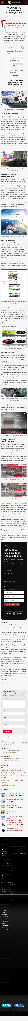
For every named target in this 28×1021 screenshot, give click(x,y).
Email (4, 717)
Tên (4, 710)
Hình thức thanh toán (6, 889)
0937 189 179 (11, 884)
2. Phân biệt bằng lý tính (18, 68)
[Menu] (2, 2)
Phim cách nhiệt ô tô (7, 117)
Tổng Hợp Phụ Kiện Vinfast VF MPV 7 (10, 785)
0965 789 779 (9, 878)
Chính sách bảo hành (6, 895)
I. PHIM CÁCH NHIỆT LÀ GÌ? (16, 56)
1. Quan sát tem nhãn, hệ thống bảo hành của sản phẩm (18, 64)
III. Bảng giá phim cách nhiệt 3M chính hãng (16, 71)
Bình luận (5, 698)
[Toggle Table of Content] (22, 47)
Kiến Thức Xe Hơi (14, 5)
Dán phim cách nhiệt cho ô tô (8, 503)
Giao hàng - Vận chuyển (7, 891)
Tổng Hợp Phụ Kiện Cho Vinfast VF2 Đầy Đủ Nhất (13, 770)
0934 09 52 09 (19, 878)
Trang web (5, 724)
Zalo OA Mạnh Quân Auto (10, 875)
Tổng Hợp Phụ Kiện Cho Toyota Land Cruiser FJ (13, 773)
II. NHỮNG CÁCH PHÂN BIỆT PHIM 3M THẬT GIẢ (16, 59)
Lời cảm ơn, (15, 74)
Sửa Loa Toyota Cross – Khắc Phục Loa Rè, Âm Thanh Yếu (13, 781)
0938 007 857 (11, 882)
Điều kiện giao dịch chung (7, 900)
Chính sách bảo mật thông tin (8, 893)
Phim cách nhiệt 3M (11, 25)
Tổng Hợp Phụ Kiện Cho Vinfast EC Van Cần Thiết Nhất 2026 (13, 776)
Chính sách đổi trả (5, 897)
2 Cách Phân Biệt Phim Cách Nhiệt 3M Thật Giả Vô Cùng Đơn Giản (15, 51)
